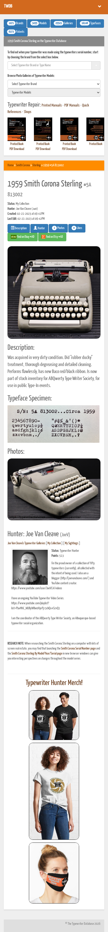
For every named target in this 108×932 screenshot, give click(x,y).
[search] (54, 84)
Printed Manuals (52, 105)
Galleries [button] (64, 23)
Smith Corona (23, 165)
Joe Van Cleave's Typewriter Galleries (26, 543)
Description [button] (20, 228)
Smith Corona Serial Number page (78, 648)
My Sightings (71, 543)
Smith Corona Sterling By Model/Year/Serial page (37, 653)
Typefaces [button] (91, 23)
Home (11, 165)
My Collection (54, 543)
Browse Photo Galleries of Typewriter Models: (31, 76)
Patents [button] (16, 32)
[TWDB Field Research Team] (54, 873)
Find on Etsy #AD (54, 236)
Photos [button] (59, 228)
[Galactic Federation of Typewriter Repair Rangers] (54, 791)
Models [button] (39, 23)
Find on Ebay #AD (25, 236)
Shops (27, 112)
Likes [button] (77, 228)
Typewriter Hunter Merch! (54, 683)
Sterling (36, 165)
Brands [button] (16, 23)
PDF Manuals (72, 105)
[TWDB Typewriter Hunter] (54, 715)
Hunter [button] (41, 228)
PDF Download (17, 149)
